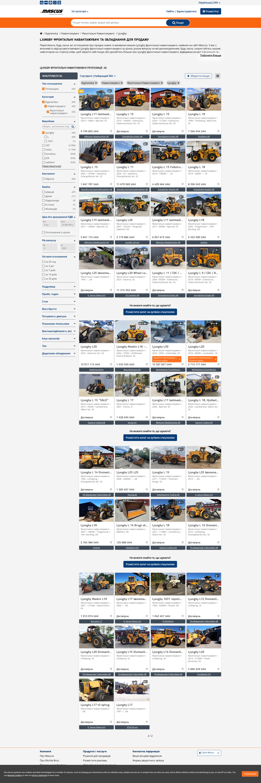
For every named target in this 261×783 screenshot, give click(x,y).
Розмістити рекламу (95, 760)
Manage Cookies (15, 775)
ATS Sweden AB (132, 295)
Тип (44, 346)
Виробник (48, 121)
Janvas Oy (132, 422)
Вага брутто (49, 309)
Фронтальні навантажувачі (98, 33)
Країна (46, 187)
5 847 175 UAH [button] (89, 237)
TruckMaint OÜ (204, 674)
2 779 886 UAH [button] (125, 237)
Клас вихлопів (51, 338)
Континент (48, 173)
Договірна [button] (122, 131)
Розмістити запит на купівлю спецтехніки (150, 312)
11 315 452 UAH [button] (126, 290)
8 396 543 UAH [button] (197, 184)
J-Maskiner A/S (132, 547)
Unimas (203, 242)
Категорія (48, 97)
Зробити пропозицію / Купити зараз (165, 359)
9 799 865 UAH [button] (89, 131)
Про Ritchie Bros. (50, 760)
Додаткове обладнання (56, 353)
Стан (45, 301)
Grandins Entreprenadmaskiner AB (96, 189)
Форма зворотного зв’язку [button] (148, 760)
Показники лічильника (55, 324)
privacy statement (39, 775)
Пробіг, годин (50, 294)
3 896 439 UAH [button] (197, 669)
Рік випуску (49, 240)
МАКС (63, 222)
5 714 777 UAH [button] (197, 364)
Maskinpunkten (96, 369)
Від (44, 245)
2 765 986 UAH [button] (89, 542)
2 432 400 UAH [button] (197, 237)
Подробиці (48, 286)
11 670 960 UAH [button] (126, 184)
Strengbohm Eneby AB (132, 136)
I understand (250, 774)
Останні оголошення (54, 256)
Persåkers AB (204, 136)
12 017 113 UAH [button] (90, 364)
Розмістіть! (212, 11)
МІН (44, 222)
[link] (96, 99)
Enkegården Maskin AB (168, 189)
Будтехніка (51, 33)
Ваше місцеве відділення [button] (147, 756)
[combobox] (199, 753)
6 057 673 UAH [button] (161, 237)
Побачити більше (210, 55)
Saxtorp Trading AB (96, 422)
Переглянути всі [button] (51, 166)
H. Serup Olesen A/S (96, 295)
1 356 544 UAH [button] (197, 131)
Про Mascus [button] (47, 756)
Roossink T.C (96, 621)
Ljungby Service (132, 242)
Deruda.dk (132, 494)
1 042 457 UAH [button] (161, 616)
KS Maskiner (168, 621)
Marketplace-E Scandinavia (168, 369)
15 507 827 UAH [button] (162, 364)
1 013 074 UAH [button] (89, 616)
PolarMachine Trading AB (168, 494)
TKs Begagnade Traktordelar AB (96, 494)
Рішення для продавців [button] (96, 756)
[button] (59, 75)
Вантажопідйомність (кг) (57, 331)
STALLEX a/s (132, 727)
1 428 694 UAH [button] (125, 417)
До (62, 245)
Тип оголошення (52, 83)
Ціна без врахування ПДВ (57, 217)
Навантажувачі (70, 33)
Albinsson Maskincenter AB (96, 136)
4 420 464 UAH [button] (161, 184)
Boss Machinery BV (132, 369)
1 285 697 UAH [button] (125, 489)
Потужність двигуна (54, 316)
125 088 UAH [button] (124, 542)
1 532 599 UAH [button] (125, 364)
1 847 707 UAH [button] (89, 184)
